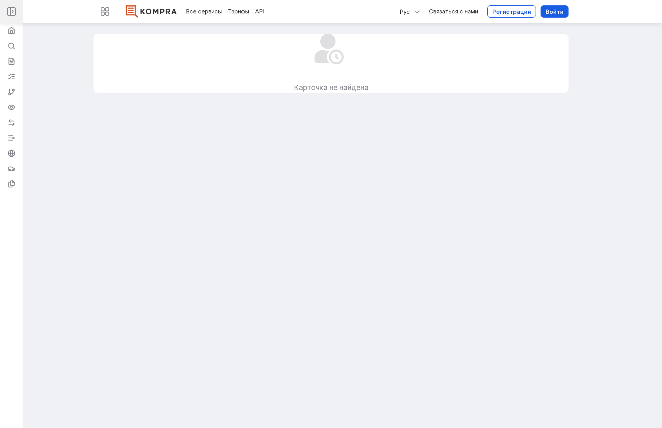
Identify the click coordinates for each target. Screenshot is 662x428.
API (259, 11)
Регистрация (511, 11)
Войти (555, 11)
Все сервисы (204, 11)
